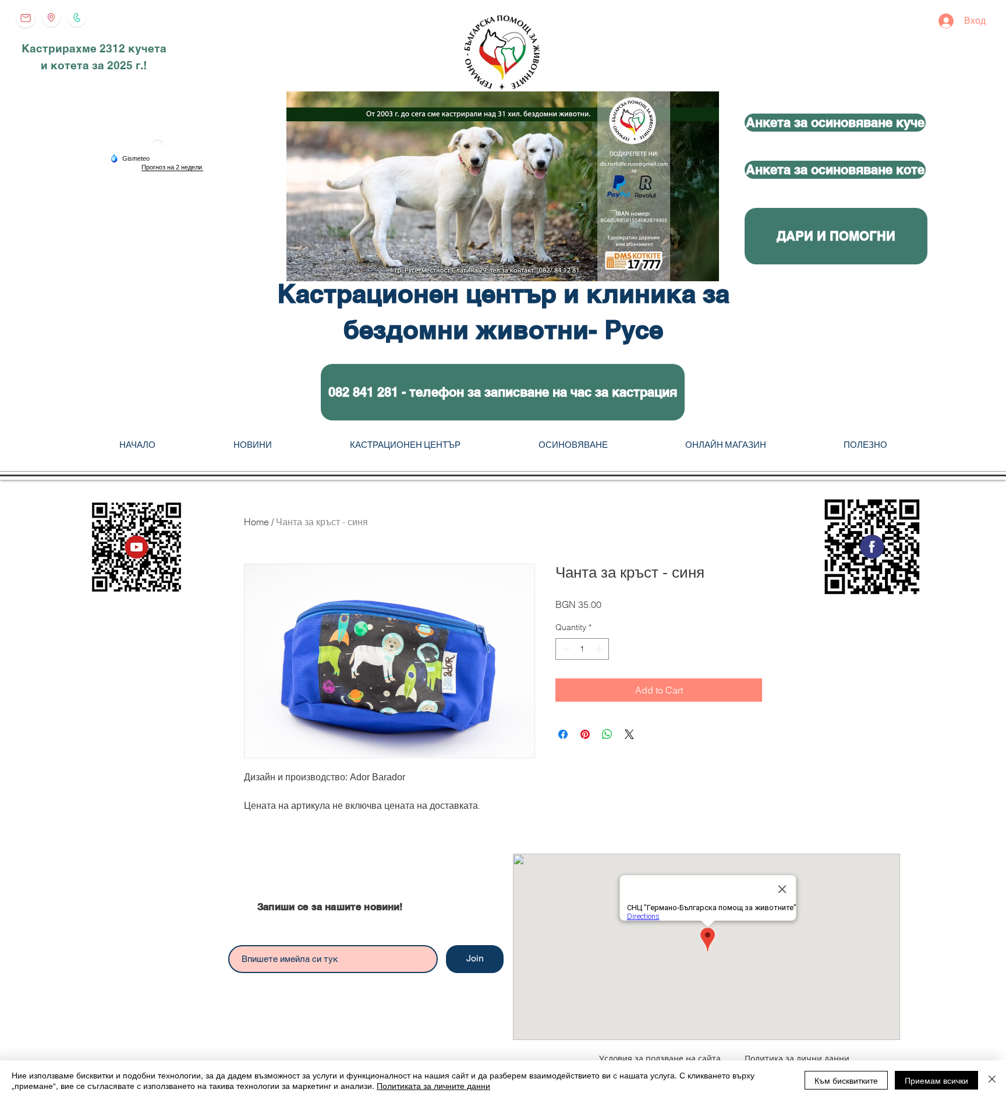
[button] (503, 392)
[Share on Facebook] (563, 734)
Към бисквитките (846, 1080)
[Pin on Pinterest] (585, 734)
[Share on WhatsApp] (607, 734)
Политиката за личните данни (433, 1085)
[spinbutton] (582, 649)
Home (256, 522)
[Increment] (600, 649)
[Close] (992, 1080)
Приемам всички (936, 1080)
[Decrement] (564, 649)
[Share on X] (629, 734)
